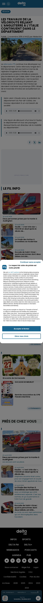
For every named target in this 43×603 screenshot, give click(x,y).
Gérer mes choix (21, 336)
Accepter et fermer (21, 328)
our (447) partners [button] (13, 272)
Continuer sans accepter (30, 262)
